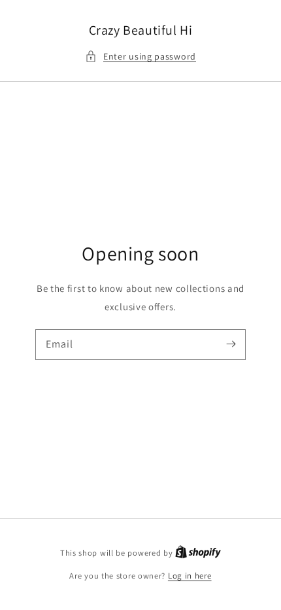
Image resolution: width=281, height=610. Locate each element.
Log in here (190, 575)
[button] (140, 56)
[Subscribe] (230, 344)
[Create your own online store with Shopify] (198, 552)
